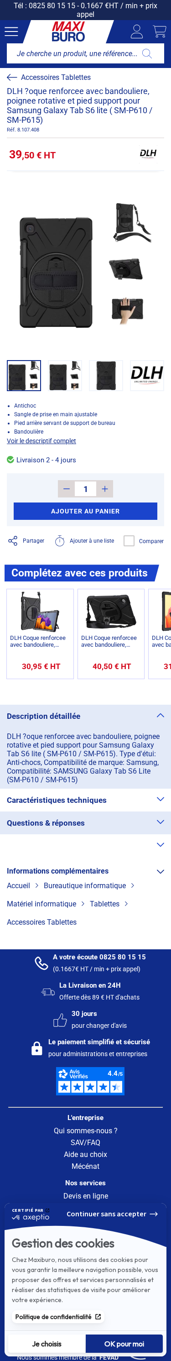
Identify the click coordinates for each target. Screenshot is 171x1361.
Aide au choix (85, 1154)
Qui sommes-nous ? (86, 1130)
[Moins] (66, 488)
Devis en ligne (85, 1196)
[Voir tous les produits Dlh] (148, 154)
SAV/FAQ (85, 1142)
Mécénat (85, 1166)
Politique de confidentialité (54, 1317)
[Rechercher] (147, 53)
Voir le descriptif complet (41, 441)
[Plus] (104, 488)
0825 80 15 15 (52, 5)
